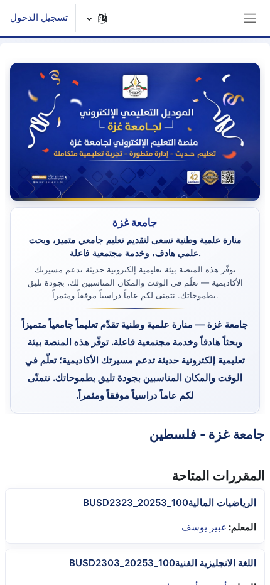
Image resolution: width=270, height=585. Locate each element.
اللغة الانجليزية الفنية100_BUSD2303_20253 (162, 563)
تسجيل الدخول (39, 17)
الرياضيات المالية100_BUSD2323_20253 (169, 502)
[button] (97, 18)
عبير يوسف (204, 527)
